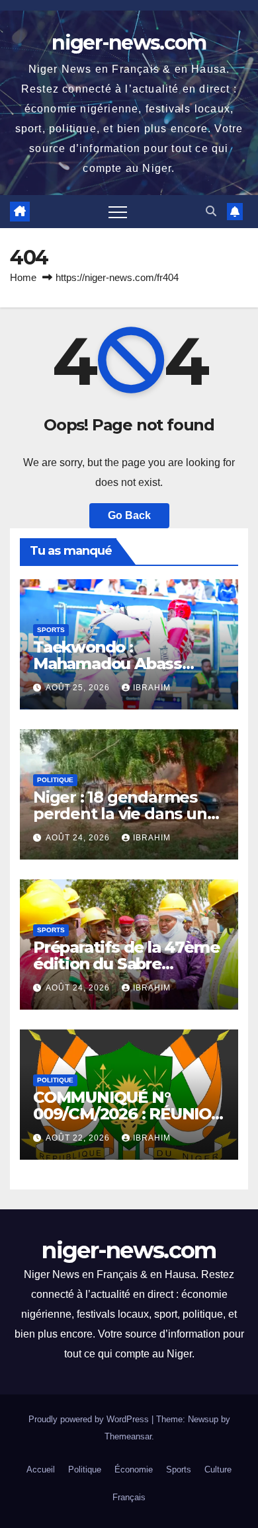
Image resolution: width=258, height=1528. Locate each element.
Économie (133, 1469)
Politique (55, 780)
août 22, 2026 (79, 1138)
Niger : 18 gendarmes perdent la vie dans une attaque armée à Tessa (124, 813)
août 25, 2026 (79, 687)
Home (23, 277)
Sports (51, 629)
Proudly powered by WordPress (89, 1419)
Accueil (40, 1469)
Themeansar (128, 1436)
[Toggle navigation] (118, 211)
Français (129, 1497)
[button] (211, 211)
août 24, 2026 (79, 837)
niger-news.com (129, 42)
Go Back (129, 515)
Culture (218, 1469)
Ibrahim (152, 687)
